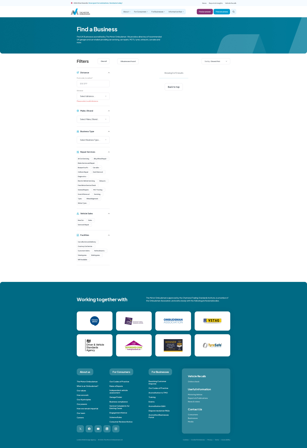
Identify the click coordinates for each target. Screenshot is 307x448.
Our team (81, 413)
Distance (80, 90)
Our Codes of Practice (119, 381)
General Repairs (83, 190)
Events (151, 401)
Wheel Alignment (92, 199)
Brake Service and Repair (86, 163)
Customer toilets (84, 251)
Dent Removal (98, 172)
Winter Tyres (82, 203)
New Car (80, 220)
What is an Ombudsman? (87, 386)
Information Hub (175, 12)
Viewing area (82, 255)
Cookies (186, 440)
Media (190, 421)
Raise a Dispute (116, 386)
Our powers (82, 404)
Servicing (97, 194)
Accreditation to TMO (158, 392)
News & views (194, 401)
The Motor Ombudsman (87, 381)
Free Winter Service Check (87, 185)
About (126, 12)
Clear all (104, 61)
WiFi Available (82, 260)
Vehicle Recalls (230, 3)
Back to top (174, 87)
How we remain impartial (87, 408)
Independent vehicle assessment (118, 391)
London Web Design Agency (86, 440)
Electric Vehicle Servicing (86, 181)
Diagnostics (82, 176)
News (204, 3)
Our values (81, 390)
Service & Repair (83, 225)
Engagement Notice (118, 413)
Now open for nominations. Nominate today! (105, 3)
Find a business (222, 12)
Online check (193, 381)
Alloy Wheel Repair (100, 159)
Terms (217, 440)
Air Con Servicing (83, 159)
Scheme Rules (115, 417)
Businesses (193, 418)
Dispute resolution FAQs (159, 410)
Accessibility (225, 440)
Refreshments (99, 251)
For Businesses (157, 12)
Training (152, 397)
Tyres (80, 199)
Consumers (193, 414)
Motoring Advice (195, 394)
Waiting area (95, 255)
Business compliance (118, 401)
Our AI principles (84, 399)
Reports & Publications (198, 398)
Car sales (96, 167)
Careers (80, 417)
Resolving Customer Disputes (157, 382)
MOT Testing (97, 190)
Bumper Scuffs (83, 167)
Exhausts (102, 181)
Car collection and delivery (87, 242)
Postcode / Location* (85, 78)
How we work (83, 395)
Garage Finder (115, 397)
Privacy (209, 440)
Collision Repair (83, 172)
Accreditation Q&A (157, 406)
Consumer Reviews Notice (120, 422)
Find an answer (205, 12)
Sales (90, 220)
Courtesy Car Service (85, 246)
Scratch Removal (83, 194)
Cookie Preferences (198, 440)
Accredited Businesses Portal (159, 416)
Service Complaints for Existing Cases (119, 407)
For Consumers (140, 12)
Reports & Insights (216, 3)
